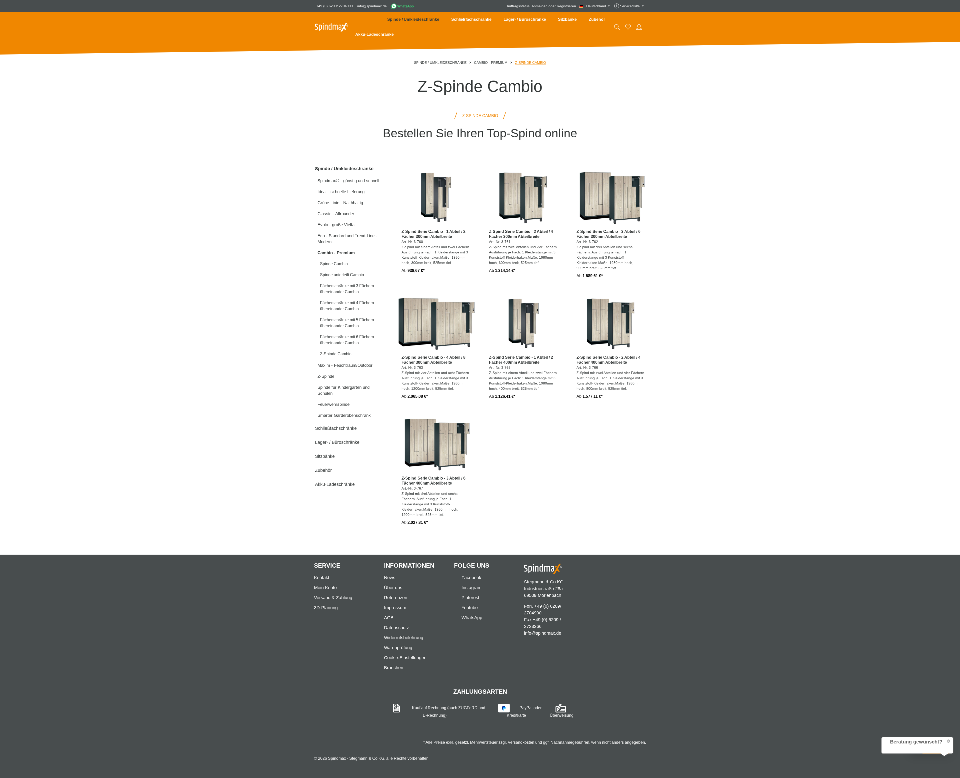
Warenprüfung (398, 647)
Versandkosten (521, 742)
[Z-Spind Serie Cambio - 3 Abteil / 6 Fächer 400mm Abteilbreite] (436, 443)
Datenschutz (396, 627)
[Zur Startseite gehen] (331, 27)
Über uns (393, 587)
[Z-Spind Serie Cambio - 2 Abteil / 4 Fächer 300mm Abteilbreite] (523, 196)
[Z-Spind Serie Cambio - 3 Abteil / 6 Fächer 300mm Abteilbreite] (611, 196)
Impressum (395, 607)
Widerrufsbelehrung (403, 637)
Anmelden (540, 6)
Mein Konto (325, 587)
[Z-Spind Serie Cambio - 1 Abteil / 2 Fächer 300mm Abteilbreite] (436, 196)
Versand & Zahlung (333, 597)
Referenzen (395, 597)
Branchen (393, 667)
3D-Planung (326, 607)
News (389, 577)
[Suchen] (617, 27)
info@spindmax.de (372, 6)
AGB (389, 617)
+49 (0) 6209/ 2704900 (334, 6)
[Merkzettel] (628, 27)
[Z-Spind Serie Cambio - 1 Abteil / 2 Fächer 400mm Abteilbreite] (523, 322)
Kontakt (321, 577)
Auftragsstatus (518, 6)
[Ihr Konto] (639, 27)
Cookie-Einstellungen (405, 657)
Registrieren (566, 6)
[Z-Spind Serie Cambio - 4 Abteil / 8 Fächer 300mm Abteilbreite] (436, 322)
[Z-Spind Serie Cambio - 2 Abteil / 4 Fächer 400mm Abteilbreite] (611, 322)
